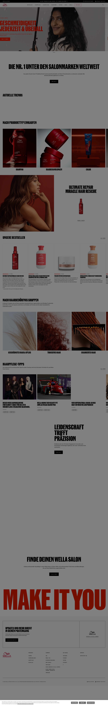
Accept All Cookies (91, 702)
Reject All (82, 702)
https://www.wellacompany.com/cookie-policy (25, 703)
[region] (54, 702)
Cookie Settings (74, 702)
